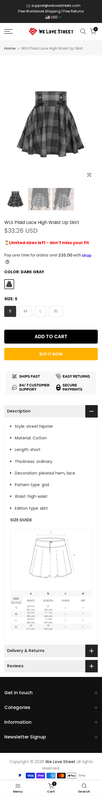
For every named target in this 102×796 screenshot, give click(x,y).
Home (10, 48)
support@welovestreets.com (55, 5)
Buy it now (51, 354)
